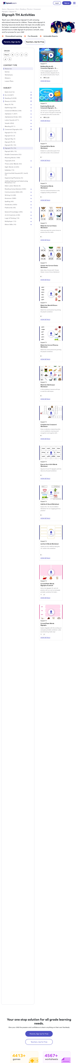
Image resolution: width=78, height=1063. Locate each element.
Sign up (66, 3)
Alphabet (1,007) (11, 114)
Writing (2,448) (10, 195)
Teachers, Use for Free (35, 42)
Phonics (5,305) (10, 101)
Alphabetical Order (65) (13, 117)
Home (4, 9)
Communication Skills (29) (14, 192)
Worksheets (9, 75)
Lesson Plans (9, 81)
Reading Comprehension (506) (15, 189)
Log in (57, 3)
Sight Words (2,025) (12, 167)
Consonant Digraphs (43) (13, 129)
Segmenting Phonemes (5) (14, 178)
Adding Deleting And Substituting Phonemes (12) (16, 181)
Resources (10, 9)
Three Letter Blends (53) (13, 164)
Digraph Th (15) (10, 148)
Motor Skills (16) (10, 224)
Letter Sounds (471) (12, 120)
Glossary (7, 78)
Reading (22, 9)
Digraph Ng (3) (10, 139)
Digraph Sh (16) (10, 145)
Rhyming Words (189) (12, 157)
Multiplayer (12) (10, 221)
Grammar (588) (10, 198)
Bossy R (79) (9, 104)
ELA (17, 9)
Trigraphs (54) (10, 160)
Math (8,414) (10, 92)
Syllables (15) (9, 170)
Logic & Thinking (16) (12, 218)
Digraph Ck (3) (10, 136)
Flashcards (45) (10, 207)
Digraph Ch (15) (10, 132)
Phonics (29, 9)
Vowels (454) (9, 123)
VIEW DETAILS (45, 81)
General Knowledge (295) (14, 212)
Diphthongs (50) (10, 107)
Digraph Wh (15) (11, 151)
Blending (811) (10, 126)
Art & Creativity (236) (12, 215)
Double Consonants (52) (13, 154)
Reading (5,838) (11, 98)
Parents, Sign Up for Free (12, 43)
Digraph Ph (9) (10, 142)
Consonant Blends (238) (13, 110)
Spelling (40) (9, 201)
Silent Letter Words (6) (13, 186)
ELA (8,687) (9, 95)
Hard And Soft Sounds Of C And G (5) (16, 174)
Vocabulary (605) (11, 204)
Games (7, 72)
